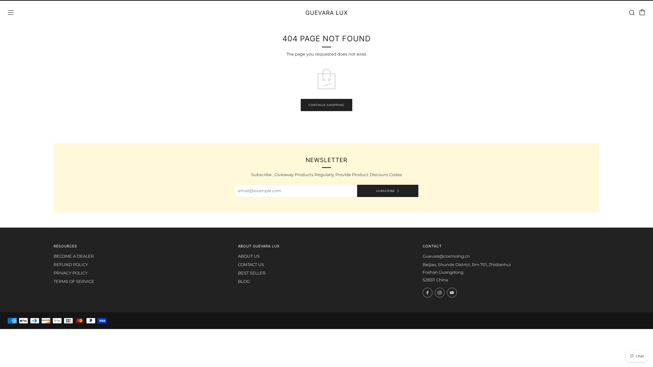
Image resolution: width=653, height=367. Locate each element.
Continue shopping (326, 105)
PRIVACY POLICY (70, 273)
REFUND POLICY (71, 264)
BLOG (244, 281)
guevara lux (326, 12)
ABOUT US (249, 256)
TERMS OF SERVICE (74, 281)
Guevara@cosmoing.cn (446, 256)
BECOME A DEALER (74, 256)
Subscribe (385, 191)
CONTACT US (251, 264)
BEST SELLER (252, 273)
